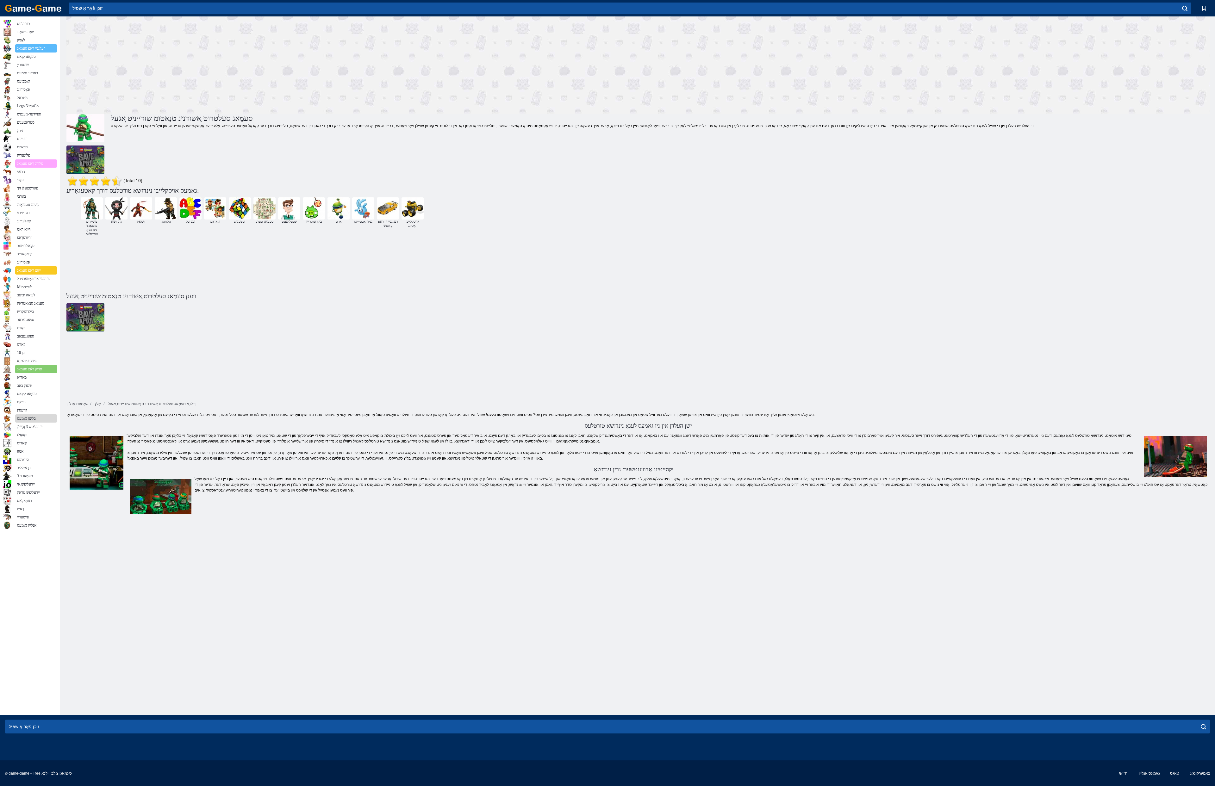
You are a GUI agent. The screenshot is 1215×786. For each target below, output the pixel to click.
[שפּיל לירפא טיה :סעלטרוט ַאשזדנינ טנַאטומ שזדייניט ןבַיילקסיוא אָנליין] (85, 159)
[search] (1185, 8)
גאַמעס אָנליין (1149, 773)
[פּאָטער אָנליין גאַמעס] (33, 8)
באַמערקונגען (1199, 773)
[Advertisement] (352, 64)
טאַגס (1174, 773)
